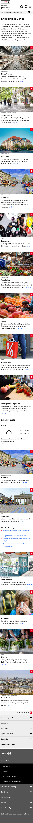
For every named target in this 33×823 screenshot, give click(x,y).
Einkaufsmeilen (6, 115)
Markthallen (5, 280)
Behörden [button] (4, 792)
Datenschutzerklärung (10, 776)
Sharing (4, 657)
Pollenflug (5, 618)
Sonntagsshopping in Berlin (11, 404)
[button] (30, 12)
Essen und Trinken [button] (8, 744)
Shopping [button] (4, 728)
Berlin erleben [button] (6, 797)
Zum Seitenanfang (23, 712)
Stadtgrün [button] (4, 723)
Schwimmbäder (6, 580)
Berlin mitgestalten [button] (8, 718)
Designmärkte (6, 241)
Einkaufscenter (6, 74)
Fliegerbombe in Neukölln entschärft (14, 536)
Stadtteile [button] (4, 739)
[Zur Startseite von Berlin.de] (6, 755)
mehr (21, 81)
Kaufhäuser (5, 156)
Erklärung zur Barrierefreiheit (12, 781)
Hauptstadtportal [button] (7, 761)
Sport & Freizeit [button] (7, 734)
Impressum (6, 766)
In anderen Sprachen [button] (8, 808)
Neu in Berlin (6, 698)
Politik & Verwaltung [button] (8, 787)
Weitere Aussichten (7, 444)
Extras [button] (3, 803)
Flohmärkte (5, 198)
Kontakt (5, 771)
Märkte (3, 321)
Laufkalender (6, 516)
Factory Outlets (6, 362)
